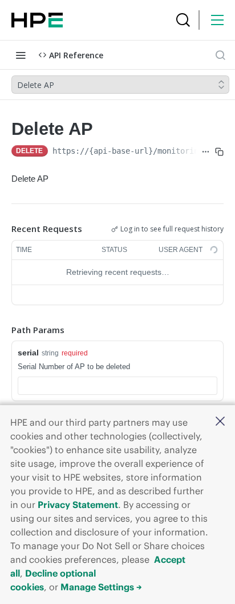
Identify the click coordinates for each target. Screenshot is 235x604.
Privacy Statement (78, 504)
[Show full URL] (205, 152)
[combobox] (117, 386)
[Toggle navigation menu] (20, 55)
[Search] (183, 20)
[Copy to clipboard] (219, 152)
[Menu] (217, 20)
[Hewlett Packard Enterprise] (37, 20)
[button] (220, 422)
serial (28, 352)
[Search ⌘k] (220, 55)
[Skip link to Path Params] (3, 329)
